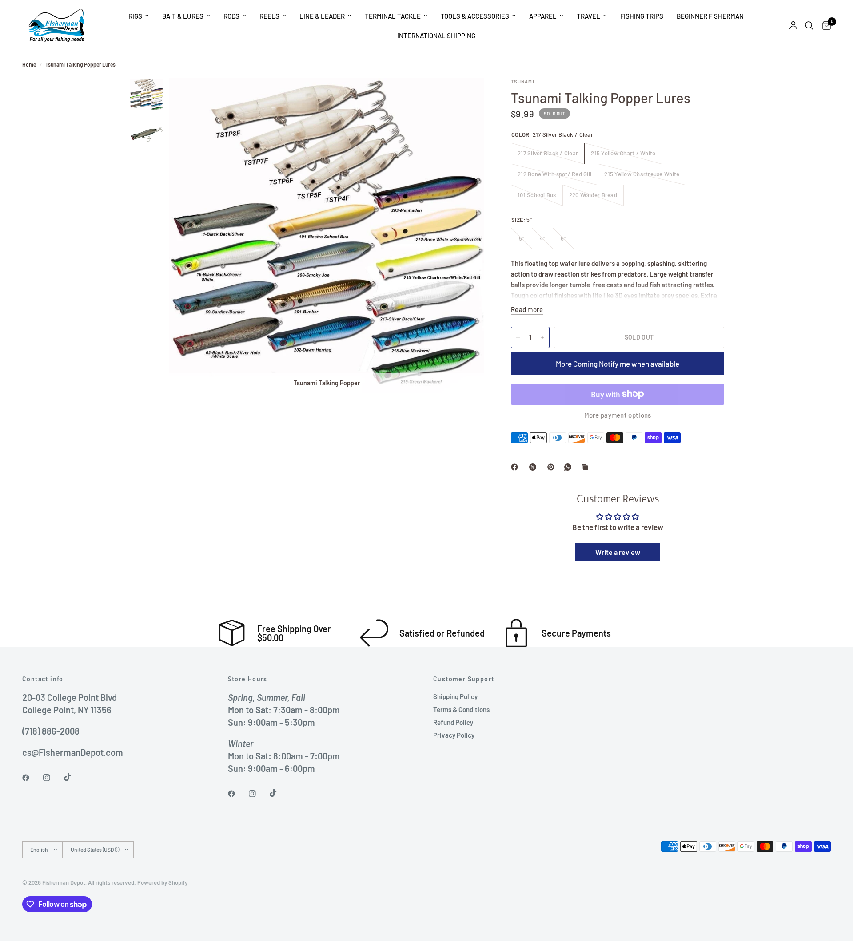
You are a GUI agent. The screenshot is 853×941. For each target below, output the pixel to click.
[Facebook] (516, 467)
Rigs (135, 16)
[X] (534, 467)
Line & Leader (322, 16)
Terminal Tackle (393, 16)
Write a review (617, 552)
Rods (231, 16)
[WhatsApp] (569, 467)
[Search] (809, 25)
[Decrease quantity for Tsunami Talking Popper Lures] (518, 337)
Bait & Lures (182, 16)
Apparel (543, 16)
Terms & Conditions (461, 709)
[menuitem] (138, 16)
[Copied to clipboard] (586, 467)
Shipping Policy (455, 696)
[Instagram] (53, 777)
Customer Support (463, 679)
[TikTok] (74, 777)
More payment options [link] (617, 415)
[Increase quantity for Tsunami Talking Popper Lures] (542, 337)
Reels (269, 16)
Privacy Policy (453, 735)
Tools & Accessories (475, 16)
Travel (588, 16)
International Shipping (436, 36)
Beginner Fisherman (710, 16)
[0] (824, 25)
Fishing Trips (641, 16)
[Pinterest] (552, 467)
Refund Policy (453, 722)
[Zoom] (465, 96)
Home (29, 64)
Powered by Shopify (162, 882)
